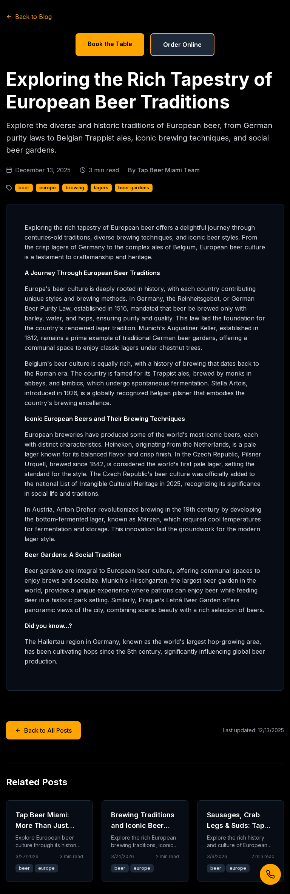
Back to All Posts (48, 730)
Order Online (182, 44)
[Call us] (270, 874)
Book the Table (110, 44)
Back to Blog (33, 16)
